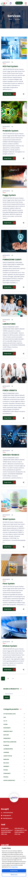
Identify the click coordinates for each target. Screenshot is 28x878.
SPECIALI (5, 777)
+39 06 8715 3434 (8, 812)
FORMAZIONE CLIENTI (12, 259)
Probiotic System (10, 131)
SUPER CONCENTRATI (9, 780)
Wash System (9, 519)
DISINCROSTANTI (8, 731)
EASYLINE (6, 735)
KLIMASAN (6, 745)
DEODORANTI (7, 728)
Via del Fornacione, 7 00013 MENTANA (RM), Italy (7, 832)
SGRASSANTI (7, 773)
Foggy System (9, 195)
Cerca (6, 697)
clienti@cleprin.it (7, 818)
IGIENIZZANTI (7, 738)
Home (10, 19)
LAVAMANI (6, 752)
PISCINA (5, 770)
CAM (4, 717)
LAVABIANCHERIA (8, 749)
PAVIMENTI (6, 766)
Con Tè (5, 721)
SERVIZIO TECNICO (11, 455)
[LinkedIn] (23, 92)
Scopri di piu (7, 94)
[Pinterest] (23, 89)
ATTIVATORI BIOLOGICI (9, 714)
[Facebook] (23, 83)
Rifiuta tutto (14, 874)
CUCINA (5, 724)
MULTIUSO (6, 763)
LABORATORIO (9, 324)
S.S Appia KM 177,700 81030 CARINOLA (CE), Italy (21, 832)
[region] (14, 862)
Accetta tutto (14, 870)
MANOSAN (6, 759)
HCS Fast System (10, 66)
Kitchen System (10, 646)
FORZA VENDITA (10, 390)
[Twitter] (23, 86)
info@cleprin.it (7, 815)
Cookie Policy (14, 867)
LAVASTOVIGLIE (7, 756)
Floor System (9, 583)
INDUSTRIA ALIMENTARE (9, 742)
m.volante (7, 62)
